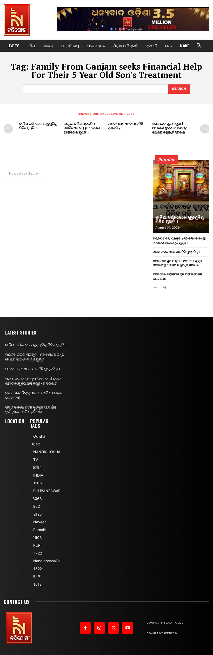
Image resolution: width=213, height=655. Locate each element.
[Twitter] (113, 628)
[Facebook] (85, 628)
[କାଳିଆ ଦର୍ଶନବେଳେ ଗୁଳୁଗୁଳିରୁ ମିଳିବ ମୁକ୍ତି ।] (181, 196)
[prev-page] (8, 128)
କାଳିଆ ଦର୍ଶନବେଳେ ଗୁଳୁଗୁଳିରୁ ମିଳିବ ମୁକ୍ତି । (38, 125)
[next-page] (204, 128)
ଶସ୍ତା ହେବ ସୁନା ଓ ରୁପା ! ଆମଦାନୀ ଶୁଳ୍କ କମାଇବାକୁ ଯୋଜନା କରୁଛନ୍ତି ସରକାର (169, 128)
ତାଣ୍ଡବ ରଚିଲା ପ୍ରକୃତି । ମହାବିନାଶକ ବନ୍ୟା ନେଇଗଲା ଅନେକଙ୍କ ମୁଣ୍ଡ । (82, 128)
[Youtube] (127, 628)
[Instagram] (99, 628)
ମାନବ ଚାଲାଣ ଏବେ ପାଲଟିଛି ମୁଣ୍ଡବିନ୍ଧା (125, 125)
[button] (199, 45)
